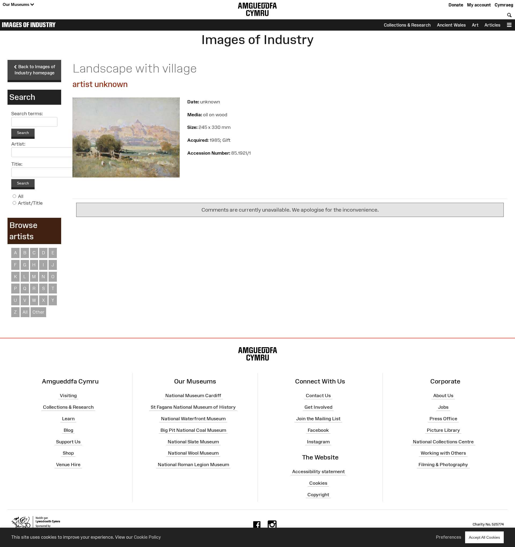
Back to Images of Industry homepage (35, 69)
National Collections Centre (443, 441)
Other (38, 312)
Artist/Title (30, 203)
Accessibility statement (318, 471)
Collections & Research (407, 25)
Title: (17, 164)
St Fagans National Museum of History (193, 407)
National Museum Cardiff (193, 395)
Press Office (443, 418)
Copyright (318, 494)
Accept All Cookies (484, 537)
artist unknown (100, 84)
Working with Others (443, 453)
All (20, 196)
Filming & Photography (443, 464)
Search (23, 133)
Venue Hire (68, 464)
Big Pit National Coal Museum (193, 430)
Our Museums (16, 4)
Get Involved (318, 407)
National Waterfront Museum (193, 418)
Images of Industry (29, 25)
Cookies (318, 483)
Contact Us (318, 395)
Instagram (318, 441)
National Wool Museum (193, 453)
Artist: (18, 144)
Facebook (318, 430)
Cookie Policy (147, 537)
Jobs (443, 407)
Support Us (68, 441)
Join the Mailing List (318, 418)
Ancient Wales (451, 25)
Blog (68, 430)
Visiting (68, 395)
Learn (68, 418)
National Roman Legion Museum (193, 464)
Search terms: (27, 113)
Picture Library (443, 430)
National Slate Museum (193, 441)
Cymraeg (504, 4)
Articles (492, 25)
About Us (443, 395)
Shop (68, 453)
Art (475, 25)
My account (479, 4)
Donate (455, 4)
